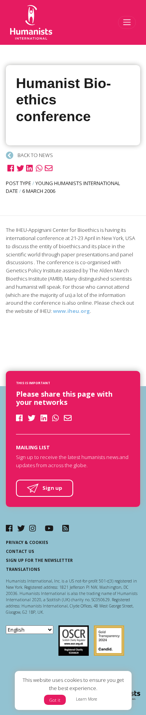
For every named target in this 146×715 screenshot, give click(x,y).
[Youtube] (49, 528)
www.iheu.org (71, 310)
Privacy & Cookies (27, 542)
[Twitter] (21, 528)
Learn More (86, 699)
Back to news (34, 155)
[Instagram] (32, 528)
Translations (23, 569)
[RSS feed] (65, 528)
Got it (54, 700)
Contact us (20, 551)
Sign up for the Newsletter (39, 560)
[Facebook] (9, 528)
